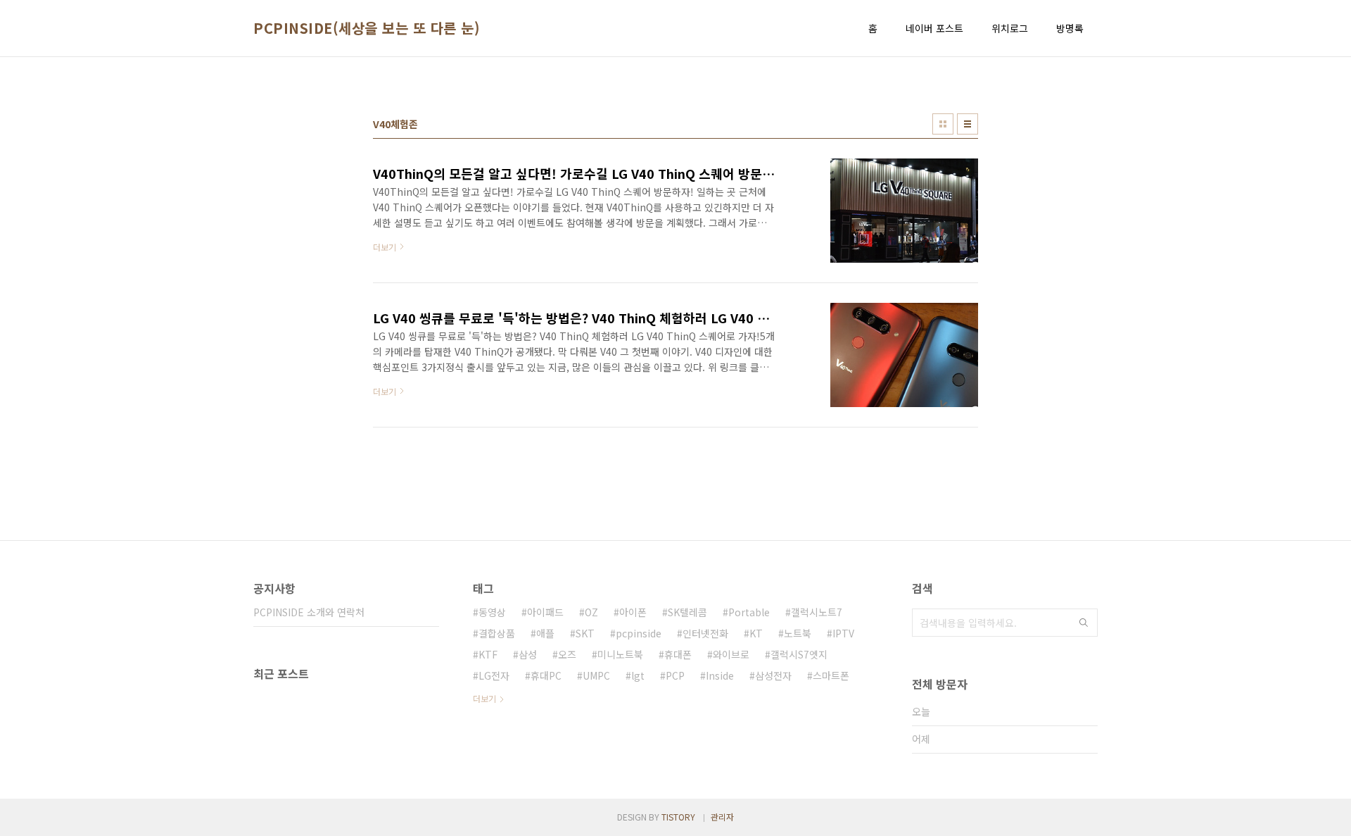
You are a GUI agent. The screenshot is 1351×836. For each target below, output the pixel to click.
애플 (545, 633)
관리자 (722, 817)
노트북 (797, 633)
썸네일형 (942, 124)
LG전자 (493, 675)
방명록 (1070, 28)
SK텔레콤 (687, 612)
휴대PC (546, 675)
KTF (487, 654)
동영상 (492, 612)
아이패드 (545, 612)
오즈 (567, 654)
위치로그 (1009, 28)
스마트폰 (831, 675)
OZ (591, 612)
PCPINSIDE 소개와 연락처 (308, 612)
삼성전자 (773, 675)
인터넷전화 (705, 633)
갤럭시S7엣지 (798, 654)
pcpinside (638, 633)
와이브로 (731, 654)
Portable (749, 612)
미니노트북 (620, 654)
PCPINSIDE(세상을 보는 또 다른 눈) (366, 28)
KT (756, 633)
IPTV (843, 633)
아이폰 (633, 612)
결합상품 (496, 633)
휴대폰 (678, 654)
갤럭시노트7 (816, 612)
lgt (638, 675)
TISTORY (678, 817)
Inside (720, 675)
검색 (1083, 622)
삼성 (528, 654)
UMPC (596, 675)
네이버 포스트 (934, 28)
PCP (675, 675)
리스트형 (967, 124)
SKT (585, 633)
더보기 (484, 698)
